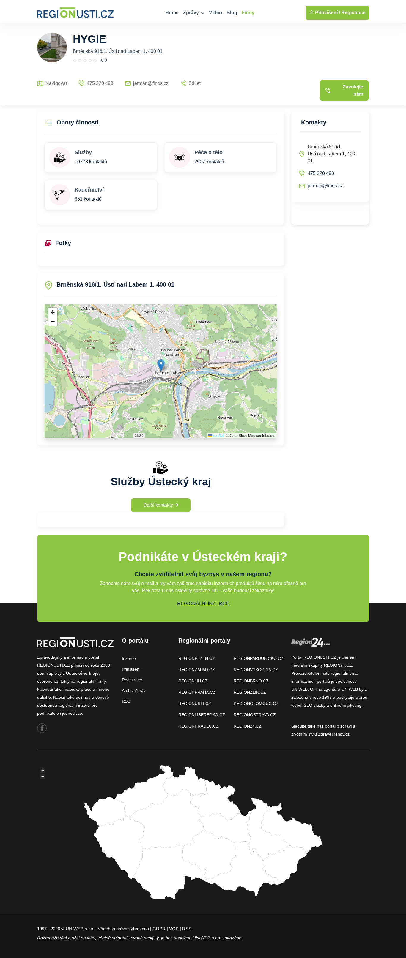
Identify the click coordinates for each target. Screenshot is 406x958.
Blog (231, 12)
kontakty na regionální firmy (80, 681)
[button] (161, 365)
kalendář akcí (49, 689)
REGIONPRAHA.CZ (196, 692)
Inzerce (129, 658)
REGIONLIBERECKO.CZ (201, 714)
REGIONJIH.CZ (193, 681)
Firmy (248, 12)
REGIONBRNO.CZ (251, 681)
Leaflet (218, 435)
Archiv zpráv (134, 690)
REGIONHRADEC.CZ (198, 726)
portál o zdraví (338, 726)
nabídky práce (78, 689)
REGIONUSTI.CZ (194, 703)
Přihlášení (131, 669)
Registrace (353, 12)
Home (172, 12)
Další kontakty (158, 505)
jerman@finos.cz (325, 185)
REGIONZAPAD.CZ (196, 669)
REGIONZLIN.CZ (250, 692)
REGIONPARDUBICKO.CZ (259, 658)
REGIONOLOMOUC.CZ (256, 703)
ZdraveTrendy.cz (334, 734)
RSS (126, 701)
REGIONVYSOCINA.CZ (256, 669)
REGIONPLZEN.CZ (196, 658)
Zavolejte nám (353, 90)
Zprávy (191, 12)
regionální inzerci (74, 705)
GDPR (159, 928)
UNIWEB (299, 689)
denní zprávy (49, 673)
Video (215, 12)
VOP (174, 928)
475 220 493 (321, 173)
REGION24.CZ (248, 726)
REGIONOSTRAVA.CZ (255, 714)
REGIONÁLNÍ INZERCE (203, 603)
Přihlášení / (327, 12)
